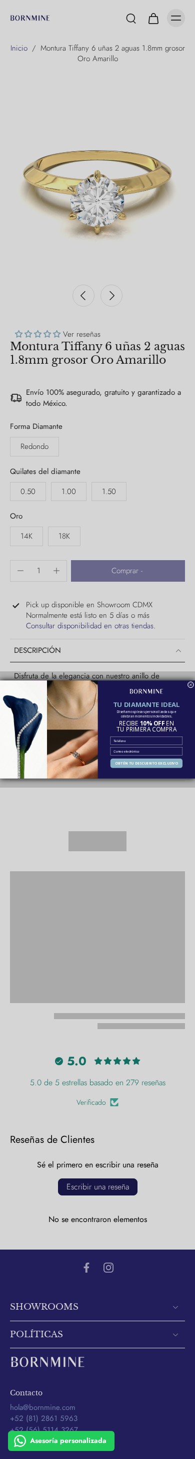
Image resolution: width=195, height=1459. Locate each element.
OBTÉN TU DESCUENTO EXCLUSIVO (146, 763)
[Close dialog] (191, 684)
